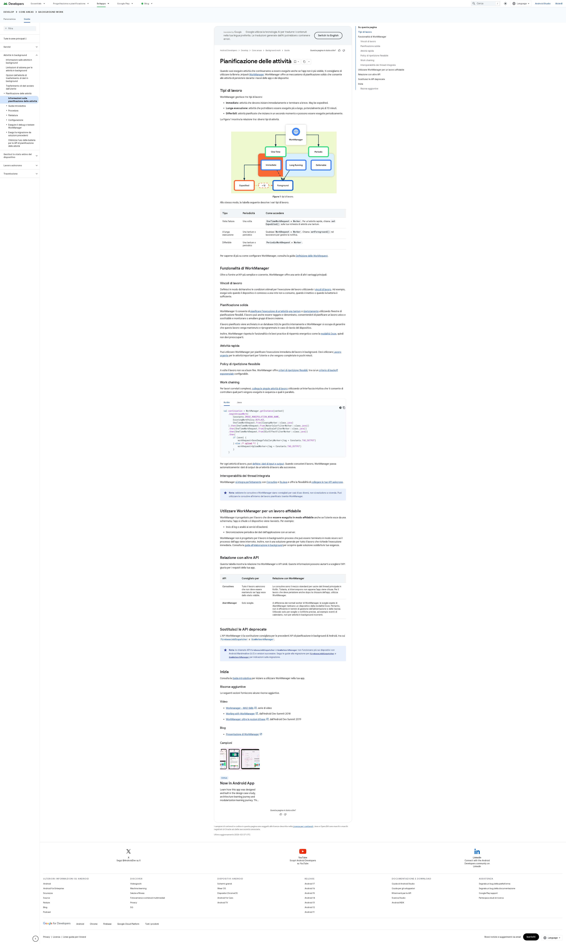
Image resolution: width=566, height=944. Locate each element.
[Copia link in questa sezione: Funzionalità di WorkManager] (272, 268)
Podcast (47, 912)
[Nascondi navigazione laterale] (35, 939)
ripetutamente (311, 311)
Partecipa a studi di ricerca (491, 898)
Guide (27, 19)
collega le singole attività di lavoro (270, 388)
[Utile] (339, 50)
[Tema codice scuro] (340, 407)
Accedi (559, 3)
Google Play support (488, 893)
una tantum (295, 311)
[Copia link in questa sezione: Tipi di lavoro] (245, 91)
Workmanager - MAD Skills (240, 708)
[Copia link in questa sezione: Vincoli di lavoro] (245, 283)
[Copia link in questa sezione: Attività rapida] (242, 346)
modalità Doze (328, 333)
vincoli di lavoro (323, 289)
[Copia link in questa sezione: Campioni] (235, 743)
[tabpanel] (283, 431)
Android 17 (310, 883)
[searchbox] (20, 28)
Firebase (107, 924)
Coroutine (271, 482)
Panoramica (10, 19)
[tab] (226, 402)
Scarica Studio (398, 898)
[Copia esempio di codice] (344, 407)
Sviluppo (101, 3)
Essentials (36, 3)
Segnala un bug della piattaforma (494, 883)
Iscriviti (531, 936)
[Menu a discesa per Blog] (153, 3)
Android (47, 883)
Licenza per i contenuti (303, 826)
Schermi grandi (224, 883)
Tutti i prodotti (152, 924)
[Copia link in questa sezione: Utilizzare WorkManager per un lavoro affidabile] (304, 511)
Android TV (222, 902)
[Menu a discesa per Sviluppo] (110, 3)
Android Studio (543, 3)
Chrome (93, 924)
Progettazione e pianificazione (69, 3)
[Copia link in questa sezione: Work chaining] (242, 382)
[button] (17, 47)
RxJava (283, 482)
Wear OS (221, 888)
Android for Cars (225, 898)
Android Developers (228, 50)
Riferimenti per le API (401, 893)
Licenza (56, 937)
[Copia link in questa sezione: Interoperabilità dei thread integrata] (273, 476)
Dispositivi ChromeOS (227, 893)
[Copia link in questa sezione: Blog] (229, 728)
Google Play (123, 3)
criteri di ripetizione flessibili (292, 370)
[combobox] (485, 3)
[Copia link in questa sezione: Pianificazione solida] (251, 305)
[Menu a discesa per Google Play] (134, 3)
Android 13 (310, 902)
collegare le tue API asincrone (327, 482)
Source (46, 898)
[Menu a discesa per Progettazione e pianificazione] (89, 3)
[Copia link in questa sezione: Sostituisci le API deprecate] (270, 629)
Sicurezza (48, 893)
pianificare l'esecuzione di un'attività (269, 311)
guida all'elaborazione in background (264, 545)
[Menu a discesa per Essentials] (46, 3)
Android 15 (310, 893)
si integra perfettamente (248, 482)
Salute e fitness (137, 893)
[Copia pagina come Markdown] (304, 61)
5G (131, 907)
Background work (50, 12)
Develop (9, 12)
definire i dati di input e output (268, 463)
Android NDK (398, 902)
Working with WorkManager (240, 713)
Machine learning (138, 888)
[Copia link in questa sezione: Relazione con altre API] (262, 558)
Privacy (133, 902)
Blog (146, 3)
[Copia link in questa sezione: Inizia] (232, 672)
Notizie (46, 902)
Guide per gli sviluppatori (403, 888)
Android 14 (310, 898)
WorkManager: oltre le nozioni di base (245, 719)
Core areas (26, 12)
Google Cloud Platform (128, 924)
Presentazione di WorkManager (242, 734)
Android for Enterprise (53, 888)
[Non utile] (344, 50)
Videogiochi (136, 883)
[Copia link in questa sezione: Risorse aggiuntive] (249, 687)
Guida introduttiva (241, 678)
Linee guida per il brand (74, 937)
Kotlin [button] (227, 402)
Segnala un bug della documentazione (497, 888)
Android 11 (310, 912)
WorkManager (256, 74)
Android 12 (310, 907)
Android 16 (310, 888)
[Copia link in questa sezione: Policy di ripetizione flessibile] (263, 364)
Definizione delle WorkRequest (312, 255)
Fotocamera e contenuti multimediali (147, 898)
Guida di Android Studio (403, 883)
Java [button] (239, 402)
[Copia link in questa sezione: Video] (230, 702)
